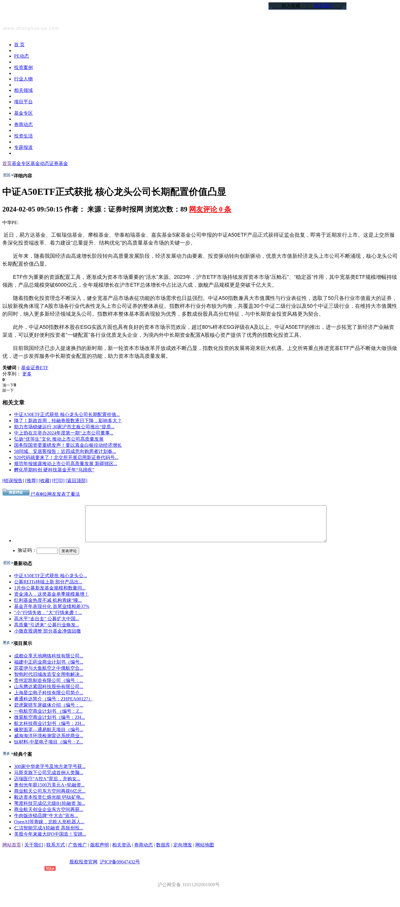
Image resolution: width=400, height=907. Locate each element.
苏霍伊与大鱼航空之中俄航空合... (48, 668)
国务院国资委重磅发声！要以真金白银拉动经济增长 (68, 445)
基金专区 (21, 163)
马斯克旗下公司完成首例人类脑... (48, 772)
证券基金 (58, 163)
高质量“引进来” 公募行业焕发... (46, 624)
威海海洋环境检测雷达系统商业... (48, 735)
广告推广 (77, 844)
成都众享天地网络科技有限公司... (48, 655)
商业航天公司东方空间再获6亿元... (50, 791)
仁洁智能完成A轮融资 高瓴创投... (48, 827)
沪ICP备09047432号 (120, 861)
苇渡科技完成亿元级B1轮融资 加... (49, 803)
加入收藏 (290, 5)
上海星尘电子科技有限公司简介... (48, 692)
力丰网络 (35, 867)
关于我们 (33, 844)
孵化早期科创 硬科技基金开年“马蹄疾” (54, 469)
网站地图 (204, 844)
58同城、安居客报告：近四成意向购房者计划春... (65, 451)
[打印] (58, 480)
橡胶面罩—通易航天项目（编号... (48, 729)
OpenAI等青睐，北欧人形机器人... (49, 821)
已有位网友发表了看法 (55, 494)
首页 (7, 163)
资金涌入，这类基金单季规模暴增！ (51, 594)
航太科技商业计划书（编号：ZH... (49, 723)
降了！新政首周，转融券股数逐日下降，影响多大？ (68, 420)
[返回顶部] (76, 480)
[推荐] (31, 480)
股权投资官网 (83, 861)
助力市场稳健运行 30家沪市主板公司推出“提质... (64, 426)
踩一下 (8, 390)
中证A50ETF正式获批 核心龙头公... (50, 575)
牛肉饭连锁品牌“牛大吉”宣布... (46, 815)
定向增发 (182, 844)
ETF (44, 367)
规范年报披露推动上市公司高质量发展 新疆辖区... (65, 463)
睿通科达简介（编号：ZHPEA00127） (53, 698)
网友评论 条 (210, 209)
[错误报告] (13, 480)
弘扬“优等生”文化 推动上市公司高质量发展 (59, 439)
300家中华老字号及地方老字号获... (50, 766)
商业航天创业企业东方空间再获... (48, 809)
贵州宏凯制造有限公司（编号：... (48, 680)
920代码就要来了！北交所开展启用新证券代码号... (66, 457)
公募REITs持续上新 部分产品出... (48, 581)
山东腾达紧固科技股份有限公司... (48, 686)
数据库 (163, 844)
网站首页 (11, 844)
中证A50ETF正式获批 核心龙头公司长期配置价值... (67, 414)
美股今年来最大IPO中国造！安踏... (50, 834)
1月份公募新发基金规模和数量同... (50, 587)
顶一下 (8, 385)
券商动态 (143, 844)
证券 (35, 367)
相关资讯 (121, 844)
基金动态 (39, 163)
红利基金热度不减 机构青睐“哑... (48, 600)
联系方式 (55, 844)
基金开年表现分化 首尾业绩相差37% (51, 606)
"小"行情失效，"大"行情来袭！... (48, 612)
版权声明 (99, 844)
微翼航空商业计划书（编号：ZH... (49, 717)
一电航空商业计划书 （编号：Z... (48, 711)
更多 (27, 373)
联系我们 (323, 5)
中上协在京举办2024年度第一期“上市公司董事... (63, 432)
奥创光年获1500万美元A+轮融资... (49, 784)
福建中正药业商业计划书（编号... (48, 661)
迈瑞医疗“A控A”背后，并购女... (47, 778)
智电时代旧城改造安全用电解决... (48, 674)
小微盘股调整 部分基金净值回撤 (47, 630)
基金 (25, 367)
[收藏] (45, 480)
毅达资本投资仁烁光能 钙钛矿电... (49, 797)
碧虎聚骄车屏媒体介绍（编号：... (48, 704)
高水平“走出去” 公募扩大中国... (46, 618)
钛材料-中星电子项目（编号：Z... (48, 741)
